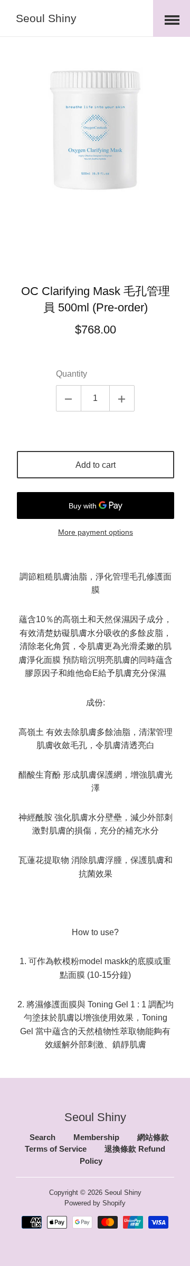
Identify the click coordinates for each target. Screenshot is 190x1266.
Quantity (71, 373)
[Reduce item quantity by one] (68, 398)
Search (42, 1137)
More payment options (95, 532)
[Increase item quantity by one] (122, 398)
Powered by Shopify (95, 1203)
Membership (96, 1137)
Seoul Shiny (46, 18)
